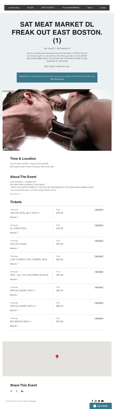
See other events (57, 79)
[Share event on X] (17, 391)
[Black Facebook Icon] (92, 401)
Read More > (15, 194)
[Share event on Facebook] (11, 391)
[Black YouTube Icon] (102, 401)
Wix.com (33, 401)
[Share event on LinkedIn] (22, 391)
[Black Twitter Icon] (99, 401)
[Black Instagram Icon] (95, 401)
